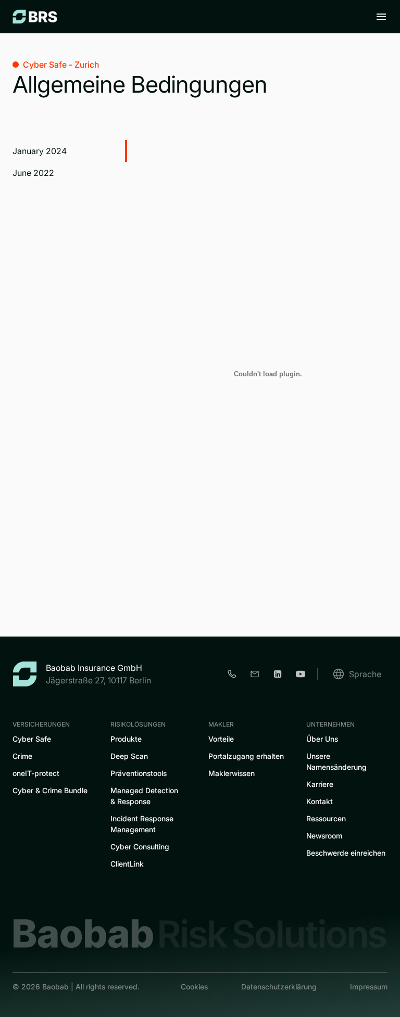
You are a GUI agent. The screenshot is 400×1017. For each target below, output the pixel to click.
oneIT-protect (35, 773)
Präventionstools (138, 773)
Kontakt (319, 801)
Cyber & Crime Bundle (50, 790)
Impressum (369, 986)
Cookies (194, 986)
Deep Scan (129, 756)
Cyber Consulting (139, 846)
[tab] (69, 151)
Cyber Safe (31, 738)
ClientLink (127, 863)
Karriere (319, 784)
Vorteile (221, 738)
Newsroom (324, 835)
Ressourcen (326, 818)
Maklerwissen (231, 773)
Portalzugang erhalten (246, 756)
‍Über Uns (322, 738)
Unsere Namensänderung (336, 761)
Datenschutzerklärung (279, 986)
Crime (22, 756)
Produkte (126, 738)
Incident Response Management (141, 824)
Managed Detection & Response (144, 796)
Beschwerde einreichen (345, 852)
